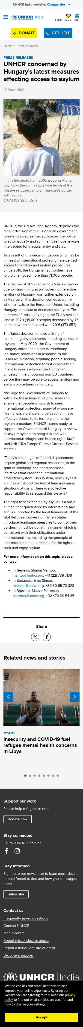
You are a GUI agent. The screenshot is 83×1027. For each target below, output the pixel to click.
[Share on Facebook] (47, 637)
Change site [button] (56, 4)
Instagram (17, 851)
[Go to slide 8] (58, 776)
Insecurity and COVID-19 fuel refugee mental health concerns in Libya (40, 745)
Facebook (6, 851)
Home (7, 46)
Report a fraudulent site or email (29, 948)
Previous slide (8, 697)
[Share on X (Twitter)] (35, 637)
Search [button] (58, 19)
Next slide (75, 697)
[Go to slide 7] (54, 776)
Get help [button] (61, 33)
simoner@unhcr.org (28, 585)
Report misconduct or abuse (26, 940)
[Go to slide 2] (31, 776)
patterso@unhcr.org (28, 595)
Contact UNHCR (16, 925)
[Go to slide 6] (49, 776)
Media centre (14, 933)
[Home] (27, 17)
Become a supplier (18, 955)
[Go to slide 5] (45, 776)
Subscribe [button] (16, 894)
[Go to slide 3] (35, 776)
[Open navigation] (5, 17)
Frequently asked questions (25, 918)
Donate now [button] (17, 819)
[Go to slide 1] (26, 776)
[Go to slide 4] (40, 776)
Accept (41, 1017)
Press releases (27, 46)
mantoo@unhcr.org (28, 575)
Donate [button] (68, 20)
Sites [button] (77, 19)
